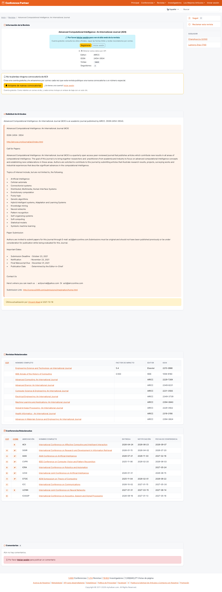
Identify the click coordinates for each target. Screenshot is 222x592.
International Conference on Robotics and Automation (63, 467)
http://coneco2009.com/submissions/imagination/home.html (50, 290)
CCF (7, 363)
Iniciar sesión (213, 3)
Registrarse (85, 45)
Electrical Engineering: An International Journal (36, 396)
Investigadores (175, 3)
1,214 (90, 578)
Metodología (57, 583)
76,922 (106, 578)
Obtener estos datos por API (94, 51)
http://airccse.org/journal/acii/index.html (25, 142)
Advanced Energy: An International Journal (34, 385)
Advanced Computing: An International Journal (36, 379)
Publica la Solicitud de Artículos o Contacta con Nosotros (154, 583)
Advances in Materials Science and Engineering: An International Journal (48, 419)
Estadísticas (91, 583)
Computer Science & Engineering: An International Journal (41, 391)
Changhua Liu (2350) (197, 39)
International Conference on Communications (59, 484)
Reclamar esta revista (202, 24)
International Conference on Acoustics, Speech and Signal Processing (71, 496)
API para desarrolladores (74, 583)
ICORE (15, 439)
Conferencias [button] (147, 3)
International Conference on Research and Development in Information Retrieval (75, 450)
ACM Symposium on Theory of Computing (58, 479)
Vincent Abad (34, 302)
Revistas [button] (161, 3)
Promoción (184, 583)
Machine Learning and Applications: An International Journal (42, 402)
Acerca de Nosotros (41, 583)
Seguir (196, 18)
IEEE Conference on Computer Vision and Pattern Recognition (67, 461)
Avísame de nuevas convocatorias (24, 85)
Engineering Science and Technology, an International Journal (43, 368)
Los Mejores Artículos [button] (193, 3)
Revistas (11, 17)
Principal (135, 3)
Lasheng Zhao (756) (197, 45)
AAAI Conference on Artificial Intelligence (58, 456)
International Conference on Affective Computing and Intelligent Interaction (73, 444)
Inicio (3, 17)
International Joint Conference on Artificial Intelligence (64, 473)
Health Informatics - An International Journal (35, 413)
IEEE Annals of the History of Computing (33, 374)
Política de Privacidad (107, 583)
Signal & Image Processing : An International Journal (39, 408)
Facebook (122, 583)
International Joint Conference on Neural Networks (62, 490)
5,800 (71, 578)
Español (172, 9)
